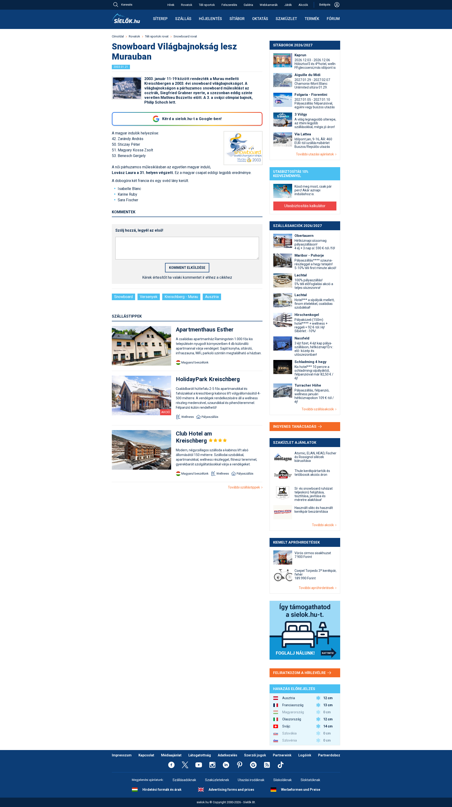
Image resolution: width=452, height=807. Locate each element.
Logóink (304, 755)
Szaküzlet (286, 18)
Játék (288, 5)
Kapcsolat (146, 755)
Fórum (333, 18)
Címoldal (118, 36)
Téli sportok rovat (157, 36)
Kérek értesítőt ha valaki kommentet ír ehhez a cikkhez (187, 277)
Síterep (160, 18)
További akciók (323, 525)
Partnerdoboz (329, 755)
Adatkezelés (227, 755)
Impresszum (122, 755)
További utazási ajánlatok (315, 154)
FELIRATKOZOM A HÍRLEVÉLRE (300, 673)
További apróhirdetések (317, 588)
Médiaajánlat (171, 755)
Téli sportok (207, 5)
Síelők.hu (126, 18)
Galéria (248, 5)
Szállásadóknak (184, 780)
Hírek (170, 5)
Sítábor (237, 18)
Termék (312, 18)
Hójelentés (210, 18)
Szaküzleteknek (217, 780)
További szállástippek (244, 487)
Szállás (183, 18)
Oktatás (260, 18)
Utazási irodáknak (251, 780)
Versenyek (148, 297)
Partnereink (282, 755)
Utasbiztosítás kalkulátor (304, 206)
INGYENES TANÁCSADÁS (295, 426)
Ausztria (212, 297)
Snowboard (123, 297)
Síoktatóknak (310, 780)
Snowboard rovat (185, 36)
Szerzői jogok (255, 755)
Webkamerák (269, 5)
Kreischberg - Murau (181, 297)
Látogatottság (199, 755)
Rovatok (186, 5)
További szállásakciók (318, 409)
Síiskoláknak (282, 780)
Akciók (303, 5)
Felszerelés (229, 5)
